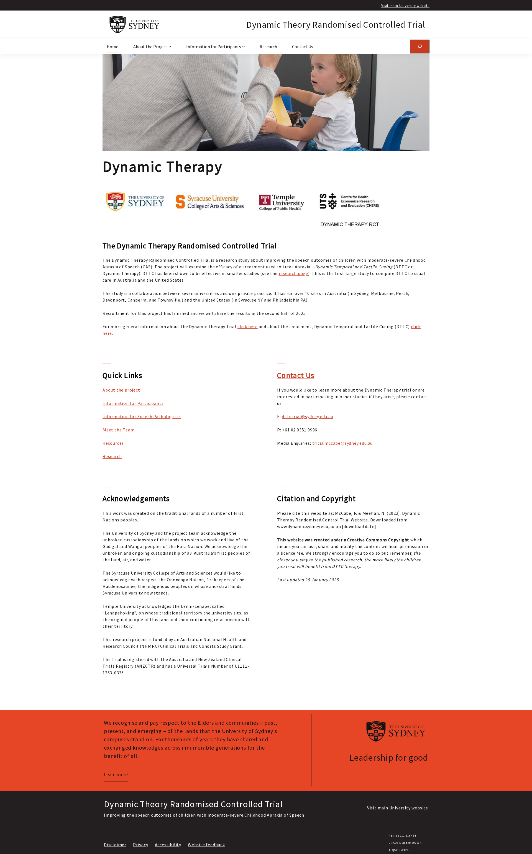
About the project (121, 390)
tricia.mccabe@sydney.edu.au (342, 443)
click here (247, 326)
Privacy (140, 844)
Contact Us (295, 375)
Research (112, 456)
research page (293, 273)
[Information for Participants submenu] (243, 46)
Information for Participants (133, 403)
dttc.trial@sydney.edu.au (307, 416)
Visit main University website (405, 5)
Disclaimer (115, 844)
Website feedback (206, 844)
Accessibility (168, 844)
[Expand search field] (419, 46)
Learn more (116, 774)
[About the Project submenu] (169, 46)
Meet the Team (118, 430)
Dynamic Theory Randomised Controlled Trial (335, 24)
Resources (113, 443)
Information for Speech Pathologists (142, 416)
